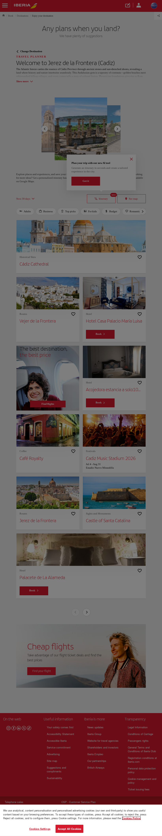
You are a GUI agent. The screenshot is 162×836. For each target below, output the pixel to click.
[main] (81, 820)
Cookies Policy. (131, 818)
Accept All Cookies (69, 828)
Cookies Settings (39, 828)
